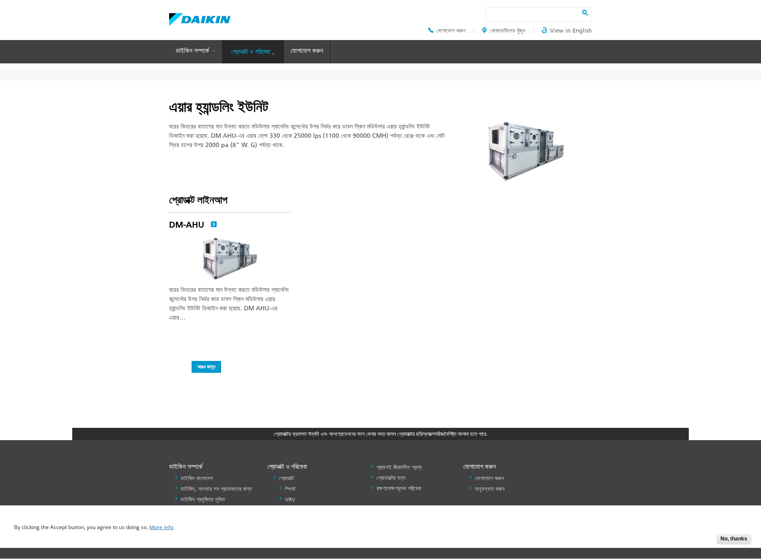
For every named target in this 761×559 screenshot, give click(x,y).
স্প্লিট (290, 489)
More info (161, 527)
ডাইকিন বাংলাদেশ (197, 478)
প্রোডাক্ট (286, 478)
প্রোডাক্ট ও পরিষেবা (250, 51)
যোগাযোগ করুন (450, 30)
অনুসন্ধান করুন (490, 488)
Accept (703, 541)
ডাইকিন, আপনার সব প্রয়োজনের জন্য (216, 488)
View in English (571, 30)
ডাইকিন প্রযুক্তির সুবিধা (203, 499)
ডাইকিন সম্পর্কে (193, 51)
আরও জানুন (206, 367)
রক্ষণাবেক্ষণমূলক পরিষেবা (399, 488)
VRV (290, 499)
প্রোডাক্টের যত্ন (391, 477)
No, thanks (733, 539)
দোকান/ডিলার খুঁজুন (507, 30)
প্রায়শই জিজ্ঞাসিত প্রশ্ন (399, 467)
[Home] (199, 17)
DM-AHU (188, 225)
